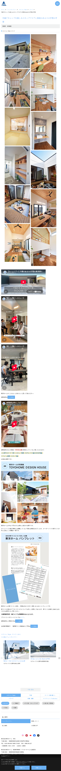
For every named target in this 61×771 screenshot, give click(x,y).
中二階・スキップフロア (31, 703)
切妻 (15, 707)
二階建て (16, 703)
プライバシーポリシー (21, 762)
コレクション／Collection (50, 698)
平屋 (30, 695)
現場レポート (35, 721)
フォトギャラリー (7, 721)
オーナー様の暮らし (50, 695)
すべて (6, 703)
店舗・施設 (31, 698)
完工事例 (4, 725)
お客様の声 (34, 725)
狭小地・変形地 (49, 703)
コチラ (22, 617)
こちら (35, 626)
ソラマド (11, 698)
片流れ (6, 707)
